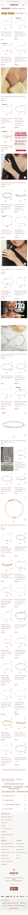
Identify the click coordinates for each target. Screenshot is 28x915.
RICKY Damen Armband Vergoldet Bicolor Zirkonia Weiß (7, 575)
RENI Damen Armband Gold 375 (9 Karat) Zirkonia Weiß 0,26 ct (6, 33)
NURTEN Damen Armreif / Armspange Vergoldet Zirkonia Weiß (7, 147)
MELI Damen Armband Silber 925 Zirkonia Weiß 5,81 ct (6, 489)
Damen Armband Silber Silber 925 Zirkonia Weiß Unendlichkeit (20, 677)
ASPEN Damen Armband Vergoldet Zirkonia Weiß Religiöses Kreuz (21, 292)
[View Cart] (26, 5)
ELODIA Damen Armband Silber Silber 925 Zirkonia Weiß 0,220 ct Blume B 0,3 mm (6, 550)
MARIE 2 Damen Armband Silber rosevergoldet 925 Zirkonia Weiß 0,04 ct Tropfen (6, 679)
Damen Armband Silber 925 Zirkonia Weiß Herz (21, 759)
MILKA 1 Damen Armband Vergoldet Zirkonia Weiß (20, 734)
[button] (26, 13)
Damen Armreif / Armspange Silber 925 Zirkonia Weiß (20, 489)
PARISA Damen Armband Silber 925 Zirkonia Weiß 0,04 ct (21, 548)
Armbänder (19, 779)
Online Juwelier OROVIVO (7, 779)
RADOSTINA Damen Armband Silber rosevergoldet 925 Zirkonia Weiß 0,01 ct (20, 706)
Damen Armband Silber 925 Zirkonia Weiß (20, 626)
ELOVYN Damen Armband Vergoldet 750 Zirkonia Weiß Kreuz (7, 231)
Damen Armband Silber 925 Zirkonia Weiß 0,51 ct (7, 377)
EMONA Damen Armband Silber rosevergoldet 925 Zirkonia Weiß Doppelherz (20, 122)
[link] (19, 13)
